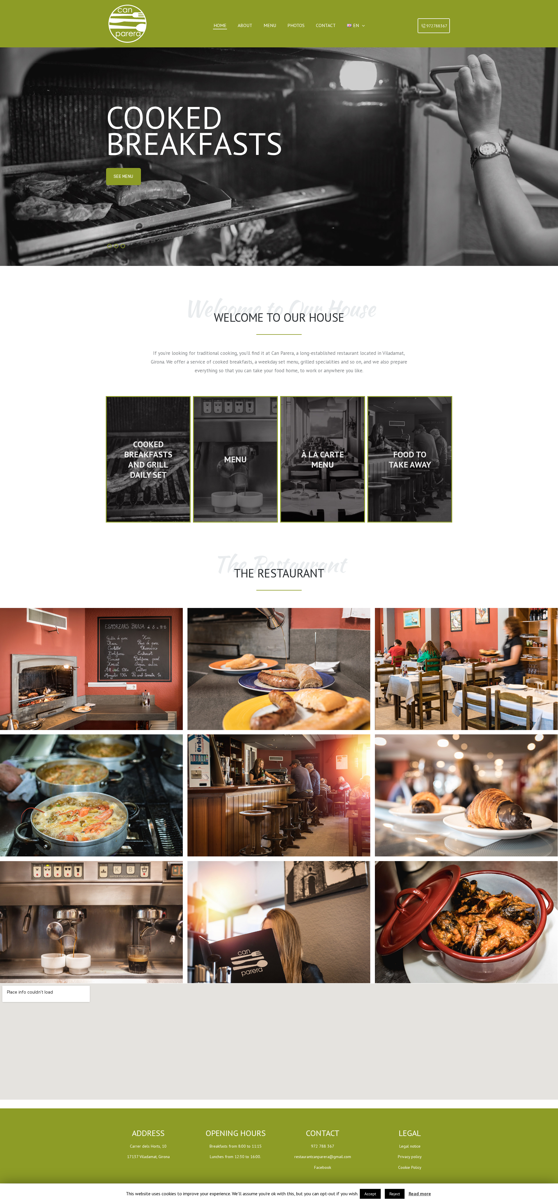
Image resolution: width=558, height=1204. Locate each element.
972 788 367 (322, 1146)
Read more (420, 1193)
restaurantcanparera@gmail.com (322, 1156)
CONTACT (123, 189)
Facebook (322, 1167)
